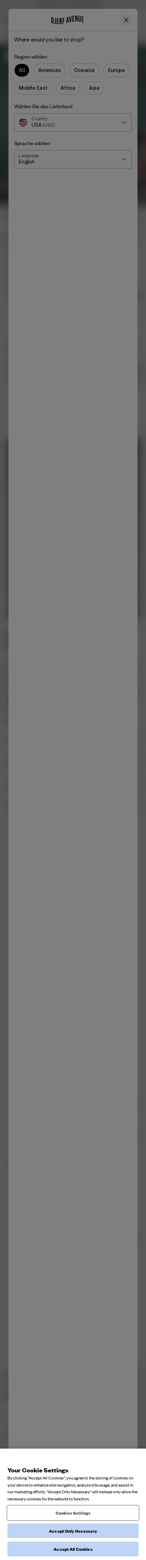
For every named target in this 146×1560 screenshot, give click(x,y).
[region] (73, 1504)
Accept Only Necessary (73, 1530)
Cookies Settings (73, 1512)
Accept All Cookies (73, 1548)
